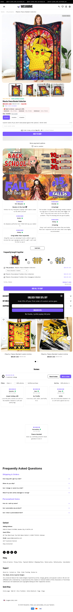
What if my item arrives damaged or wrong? (16, 492)
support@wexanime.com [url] (14, 538)
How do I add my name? (10, 503)
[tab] (35, 361)
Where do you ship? (9, 483)
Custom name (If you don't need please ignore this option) (20, 122)
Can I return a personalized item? (13, 512)
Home (2, 12)
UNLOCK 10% (37, 310)
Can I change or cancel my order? (13, 488)
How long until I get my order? (12, 478)
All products (10, 12)
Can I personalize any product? (12, 508)
